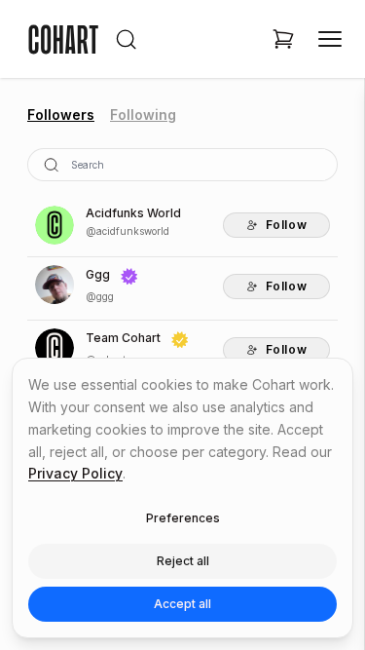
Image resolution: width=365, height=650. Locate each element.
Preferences (183, 518)
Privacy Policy (75, 473)
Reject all (183, 561)
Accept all (182, 603)
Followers (60, 114)
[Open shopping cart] (283, 38)
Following (143, 114)
